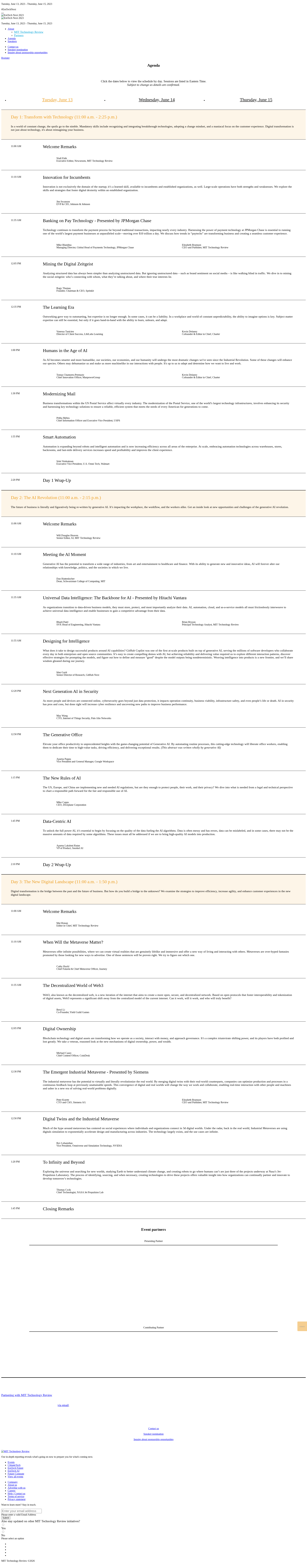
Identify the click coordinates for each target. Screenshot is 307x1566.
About (11, 28)
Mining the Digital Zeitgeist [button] (68, 263)
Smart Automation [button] (59, 436)
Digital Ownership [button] (59, 1028)
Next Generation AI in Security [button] (70, 691)
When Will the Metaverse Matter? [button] (73, 942)
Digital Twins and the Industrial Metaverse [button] (81, 1118)
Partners (19, 35)
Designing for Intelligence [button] (66, 641)
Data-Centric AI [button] (57, 821)
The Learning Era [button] (58, 307)
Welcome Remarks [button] (59, 146)
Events (11, 1462)
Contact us (13, 46)
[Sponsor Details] (100, 1265)
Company (13, 1482)
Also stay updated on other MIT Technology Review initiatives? (40, 1521)
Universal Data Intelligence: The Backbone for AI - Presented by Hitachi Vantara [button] (114, 597)
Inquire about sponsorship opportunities (27, 52)
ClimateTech (14, 1465)
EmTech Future (15, 1468)
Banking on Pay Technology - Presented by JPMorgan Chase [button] (97, 220)
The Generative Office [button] (62, 734)
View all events (15, 1476)
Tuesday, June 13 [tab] (57, 99)
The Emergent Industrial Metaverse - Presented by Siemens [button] (96, 1072)
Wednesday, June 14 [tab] (157, 99)
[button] (5, 58)
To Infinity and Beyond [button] (64, 1162)
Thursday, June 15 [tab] (256, 99)
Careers (11, 1490)
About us (12, 1485)
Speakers (12, 41)
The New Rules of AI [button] (62, 777)
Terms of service (16, 1496)
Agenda (12, 38)
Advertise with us (16, 1487)
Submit (6, 1518)
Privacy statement (16, 1499)
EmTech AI (13, 1470)
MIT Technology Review (28, 32)
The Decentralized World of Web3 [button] (73, 985)
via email (63, 1405)
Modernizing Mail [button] (59, 393)
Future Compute (16, 1473)
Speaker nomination (18, 49)
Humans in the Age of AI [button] (65, 350)
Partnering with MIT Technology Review (26, 1395)
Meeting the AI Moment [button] (64, 554)
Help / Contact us (16, 1493)
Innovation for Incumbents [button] (66, 177)
